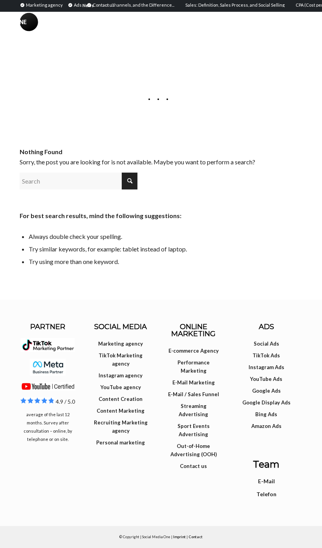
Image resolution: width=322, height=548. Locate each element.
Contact (195, 537)
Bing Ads (266, 414)
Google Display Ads (266, 402)
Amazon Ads (266, 426)
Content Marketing (121, 411)
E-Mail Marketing (193, 382)
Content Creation (121, 399)
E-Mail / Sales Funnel (193, 394)
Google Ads (266, 391)
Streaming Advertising (193, 410)
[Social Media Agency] (90, 29)
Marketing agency (120, 343)
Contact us (193, 466)
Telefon (266, 494)
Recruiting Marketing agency (121, 426)
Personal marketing (120, 442)
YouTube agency (121, 387)
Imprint (179, 537)
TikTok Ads (266, 355)
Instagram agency (121, 375)
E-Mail (266, 481)
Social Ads (266, 343)
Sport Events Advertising (193, 430)
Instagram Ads (266, 367)
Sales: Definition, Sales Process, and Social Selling (232, 4)
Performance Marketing (193, 366)
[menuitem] (42, 4)
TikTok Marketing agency (121, 359)
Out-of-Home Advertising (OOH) (193, 450)
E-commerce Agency (193, 351)
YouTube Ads (266, 379)
